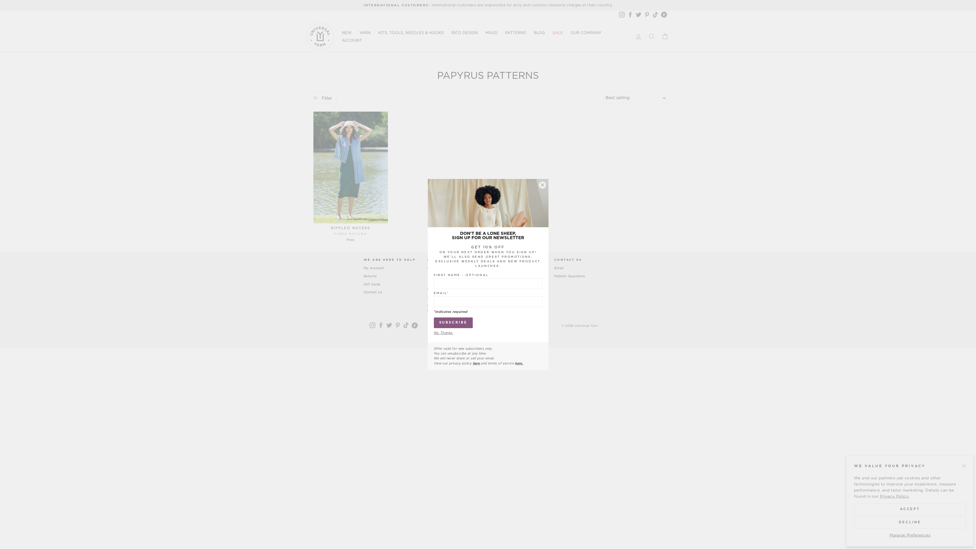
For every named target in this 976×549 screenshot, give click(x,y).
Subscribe (453, 322)
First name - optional (461, 275)
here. (519, 363)
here (476, 363)
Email (441, 293)
